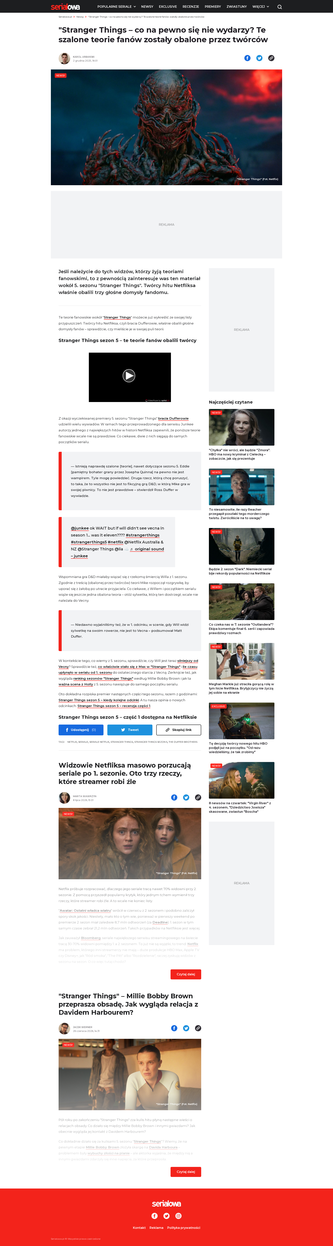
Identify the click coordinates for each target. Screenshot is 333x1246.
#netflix (115, 542)
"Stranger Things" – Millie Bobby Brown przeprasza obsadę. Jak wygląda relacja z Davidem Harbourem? (128, 1004)
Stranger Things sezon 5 (150, 741)
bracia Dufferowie (173, 418)
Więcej (258, 6)
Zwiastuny (237, 6)
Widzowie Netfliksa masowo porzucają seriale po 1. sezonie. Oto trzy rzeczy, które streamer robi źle (125, 773)
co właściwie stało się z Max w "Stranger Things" (139, 667)
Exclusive (168, 6)
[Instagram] (178, 1216)
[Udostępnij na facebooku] (247, 58)
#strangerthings (143, 535)
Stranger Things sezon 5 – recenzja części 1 (113, 706)
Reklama (156, 1228)
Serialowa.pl (65, 16)
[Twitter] (166, 1216)
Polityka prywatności (183, 1228)
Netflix (72, 741)
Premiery (213, 6)
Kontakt (139, 1228)
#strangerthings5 (89, 542)
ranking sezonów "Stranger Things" (103, 678)
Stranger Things (117, 317)
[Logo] (65, 6)
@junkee (80, 528)
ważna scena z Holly (76, 684)
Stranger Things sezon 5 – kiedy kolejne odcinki (99, 700)
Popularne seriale (115, 6)
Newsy (147, 6)
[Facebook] (155, 1216)
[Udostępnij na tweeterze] (259, 58)
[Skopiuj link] (271, 58)
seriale (83, 741)
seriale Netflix (99, 741)
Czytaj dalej (186, 974)
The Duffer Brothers (183, 741)
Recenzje (191, 6)
